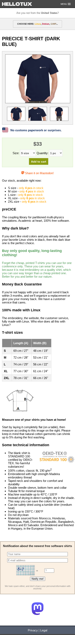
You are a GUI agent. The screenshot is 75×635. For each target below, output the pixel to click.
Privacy (33, 630)
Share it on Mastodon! (39, 173)
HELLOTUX (17, 4)
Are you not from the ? (37, 12)
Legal (43, 630)
